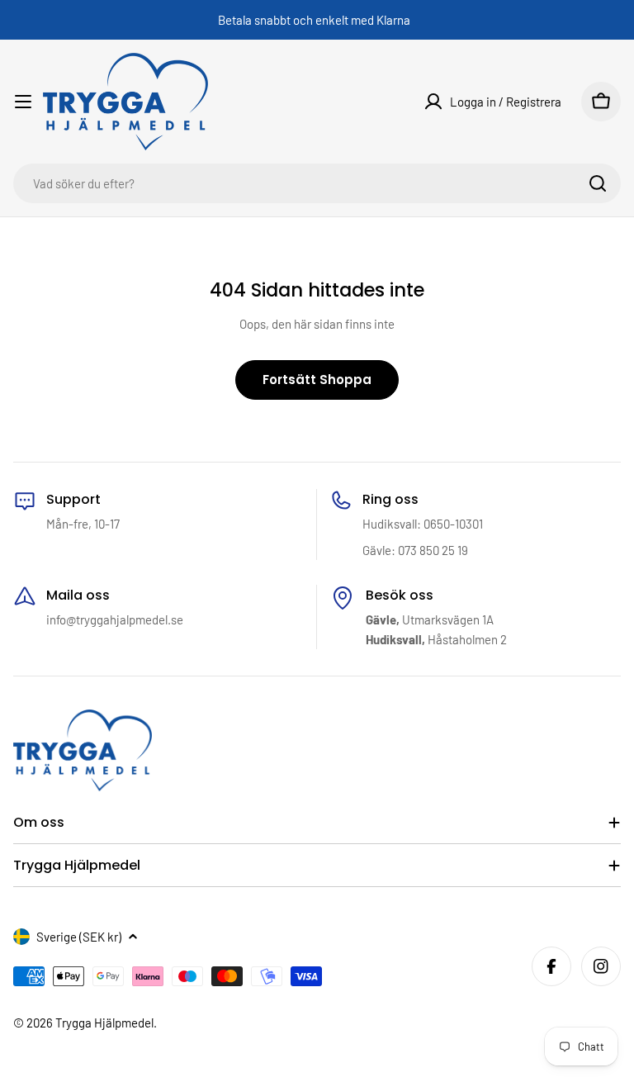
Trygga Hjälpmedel (104, 1022)
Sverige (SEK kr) (78, 936)
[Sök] (598, 183)
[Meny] (23, 102)
